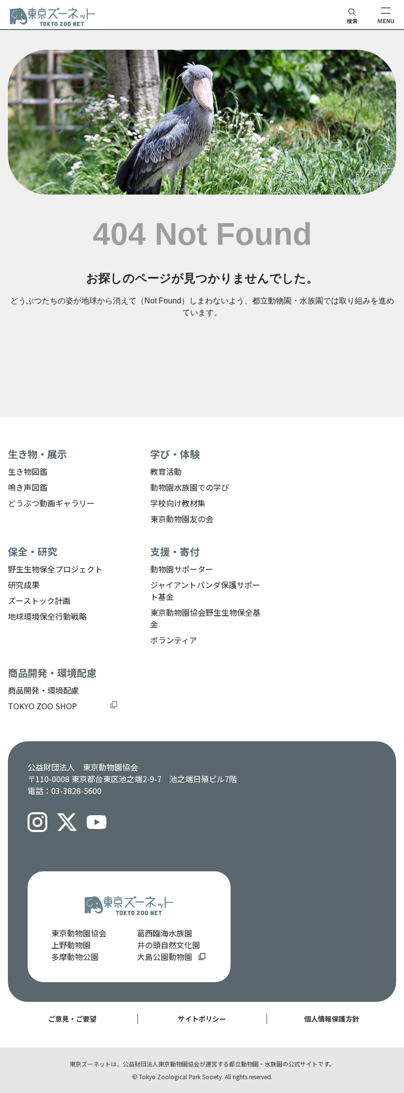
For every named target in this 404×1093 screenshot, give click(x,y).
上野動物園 (71, 945)
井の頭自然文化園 (168, 945)
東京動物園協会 (78, 933)
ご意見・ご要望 (72, 1019)
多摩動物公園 (75, 956)
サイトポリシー (202, 1019)
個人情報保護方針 (331, 1019)
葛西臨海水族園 (164, 933)
